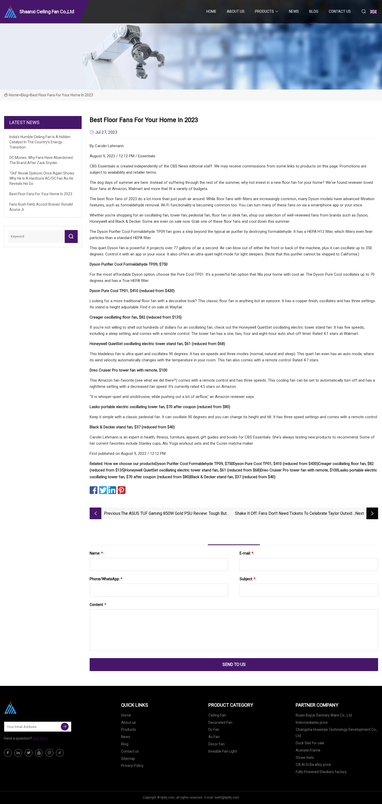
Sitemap (128, 758)
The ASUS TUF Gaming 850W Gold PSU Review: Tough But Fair (174, 514)
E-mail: (246, 553)
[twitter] (28, 753)
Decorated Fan (220, 722)
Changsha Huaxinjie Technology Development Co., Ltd (336, 732)
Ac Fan (214, 737)
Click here (40, 738)
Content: (98, 605)
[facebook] (8, 753)
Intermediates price (312, 722)
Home (211, 11)
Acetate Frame (308, 750)
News (294, 11)
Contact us (340, 11)
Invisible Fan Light (222, 751)
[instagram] (49, 753)
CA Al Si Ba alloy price (313, 764)
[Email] (65, 727)
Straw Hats (305, 757)
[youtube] (39, 753)
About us (236, 11)
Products (264, 11)
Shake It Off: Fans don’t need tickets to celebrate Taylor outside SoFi (294, 514)
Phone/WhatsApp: (106, 579)
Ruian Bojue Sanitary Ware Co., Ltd (324, 715)
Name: (96, 553)
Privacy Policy (132, 766)
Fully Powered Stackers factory (321, 772)
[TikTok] (60, 753)
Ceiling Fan (217, 715)
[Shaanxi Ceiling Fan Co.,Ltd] (30, 707)
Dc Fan (213, 729)
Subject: (247, 579)
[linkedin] (18, 753)
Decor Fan (216, 744)
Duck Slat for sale (310, 743)
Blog (313, 11)
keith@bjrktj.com (227, 797)
